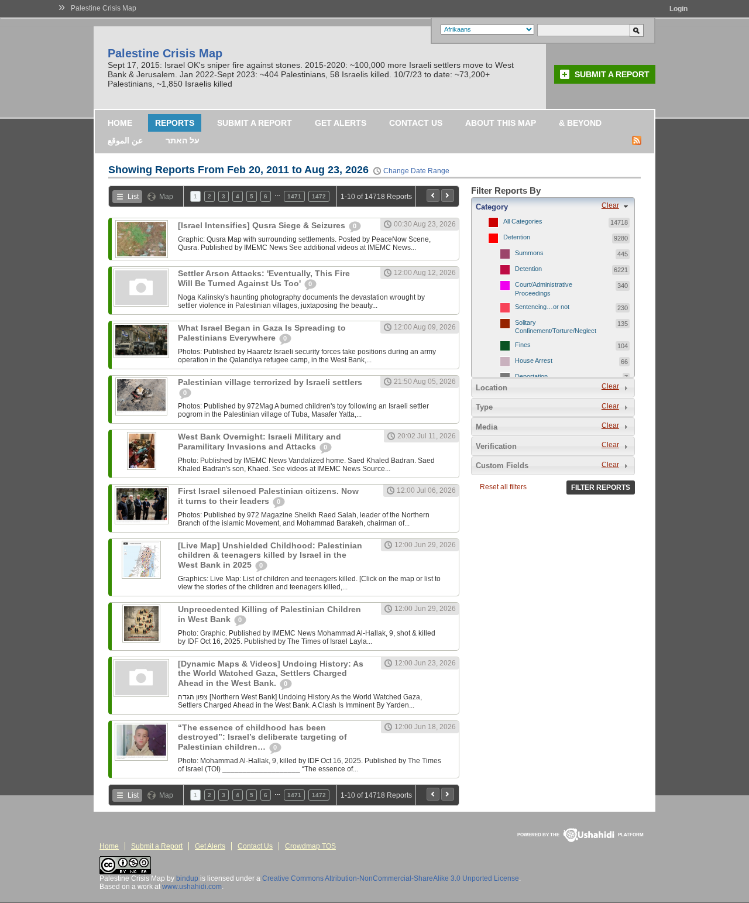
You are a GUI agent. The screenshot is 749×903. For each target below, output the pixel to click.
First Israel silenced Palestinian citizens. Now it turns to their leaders (268, 496)
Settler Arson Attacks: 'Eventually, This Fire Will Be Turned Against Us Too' (264, 278)
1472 (319, 196)
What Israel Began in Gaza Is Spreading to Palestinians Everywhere (262, 332)
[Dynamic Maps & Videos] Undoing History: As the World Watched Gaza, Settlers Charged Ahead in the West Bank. (270, 673)
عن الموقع (125, 140)
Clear (610, 205)
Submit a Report (612, 74)
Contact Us (415, 123)
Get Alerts (340, 123)
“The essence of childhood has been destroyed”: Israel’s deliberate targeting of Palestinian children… (262, 737)
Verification (496, 446)
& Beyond (580, 123)
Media (486, 427)
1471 (294, 196)
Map (166, 197)
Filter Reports (600, 487)
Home (120, 123)
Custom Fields (502, 465)
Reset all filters (503, 487)
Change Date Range (416, 171)
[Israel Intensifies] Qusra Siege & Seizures (263, 225)
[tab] (553, 206)
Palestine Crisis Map (103, 8)
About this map (500, 123)
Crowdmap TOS (310, 846)
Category (492, 206)
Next (447, 195)
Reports (174, 123)
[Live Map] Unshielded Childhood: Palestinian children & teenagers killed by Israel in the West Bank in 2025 (270, 555)
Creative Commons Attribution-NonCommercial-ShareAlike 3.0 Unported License (390, 878)
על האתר (183, 140)
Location (491, 387)
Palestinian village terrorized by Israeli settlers (270, 382)
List (133, 197)
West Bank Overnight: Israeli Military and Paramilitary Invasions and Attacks (259, 441)
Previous (433, 195)
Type (484, 407)
